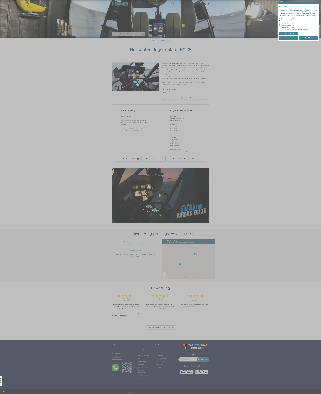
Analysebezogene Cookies (288, 23)
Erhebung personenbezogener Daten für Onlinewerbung (296, 29)
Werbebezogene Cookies (287, 25)
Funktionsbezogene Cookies (288, 21)
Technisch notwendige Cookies (289, 19)
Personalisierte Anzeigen (287, 27)
